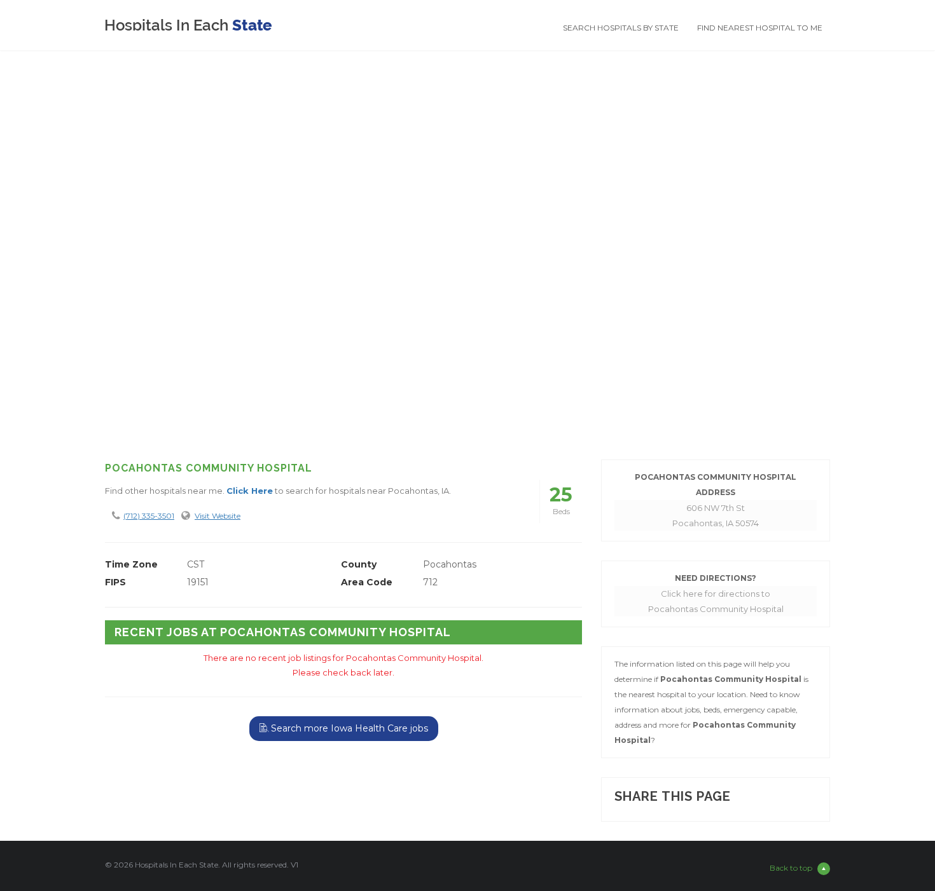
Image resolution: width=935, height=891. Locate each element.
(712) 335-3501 (148, 515)
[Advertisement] (467, 348)
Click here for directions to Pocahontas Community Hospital (716, 601)
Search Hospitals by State (621, 27)
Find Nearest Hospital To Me (759, 27)
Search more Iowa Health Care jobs (348, 728)
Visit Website (217, 515)
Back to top (791, 868)
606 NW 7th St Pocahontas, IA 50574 (715, 515)
